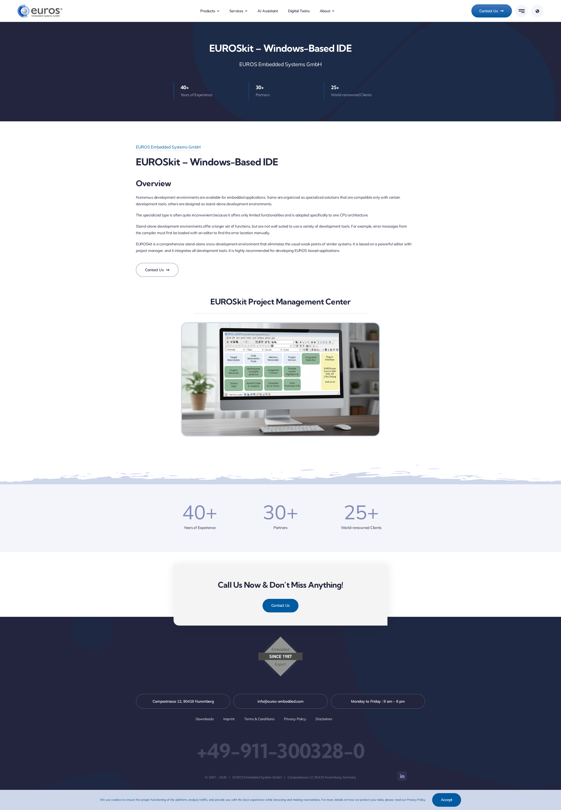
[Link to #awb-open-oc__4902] (537, 11)
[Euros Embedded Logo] (40, 6)
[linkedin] (402, 776)
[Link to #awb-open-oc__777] (521, 11)
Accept (446, 799)
